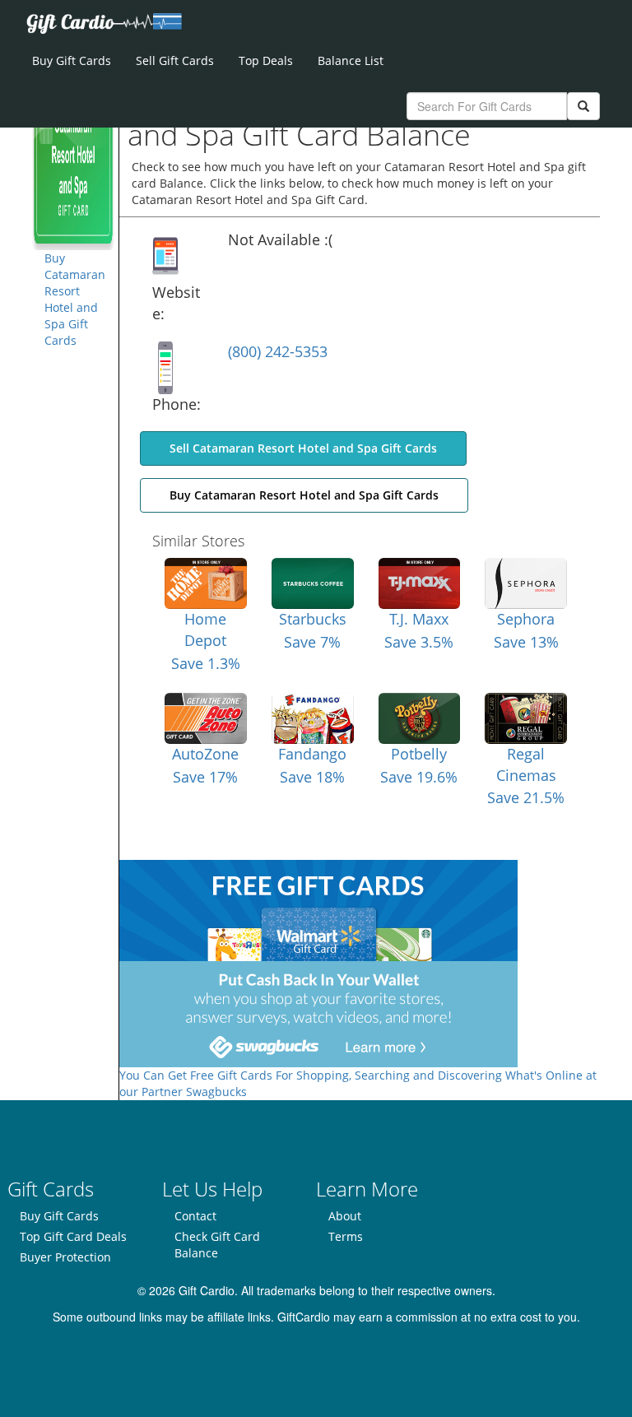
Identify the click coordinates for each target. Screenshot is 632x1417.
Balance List (350, 60)
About (344, 1216)
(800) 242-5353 (278, 351)
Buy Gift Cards (71, 60)
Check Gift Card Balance (217, 1245)
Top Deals (266, 60)
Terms (345, 1236)
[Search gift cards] (583, 106)
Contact (195, 1216)
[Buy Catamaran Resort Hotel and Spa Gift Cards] (73, 166)
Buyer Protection (65, 1257)
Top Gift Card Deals (73, 1236)
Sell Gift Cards (175, 60)
